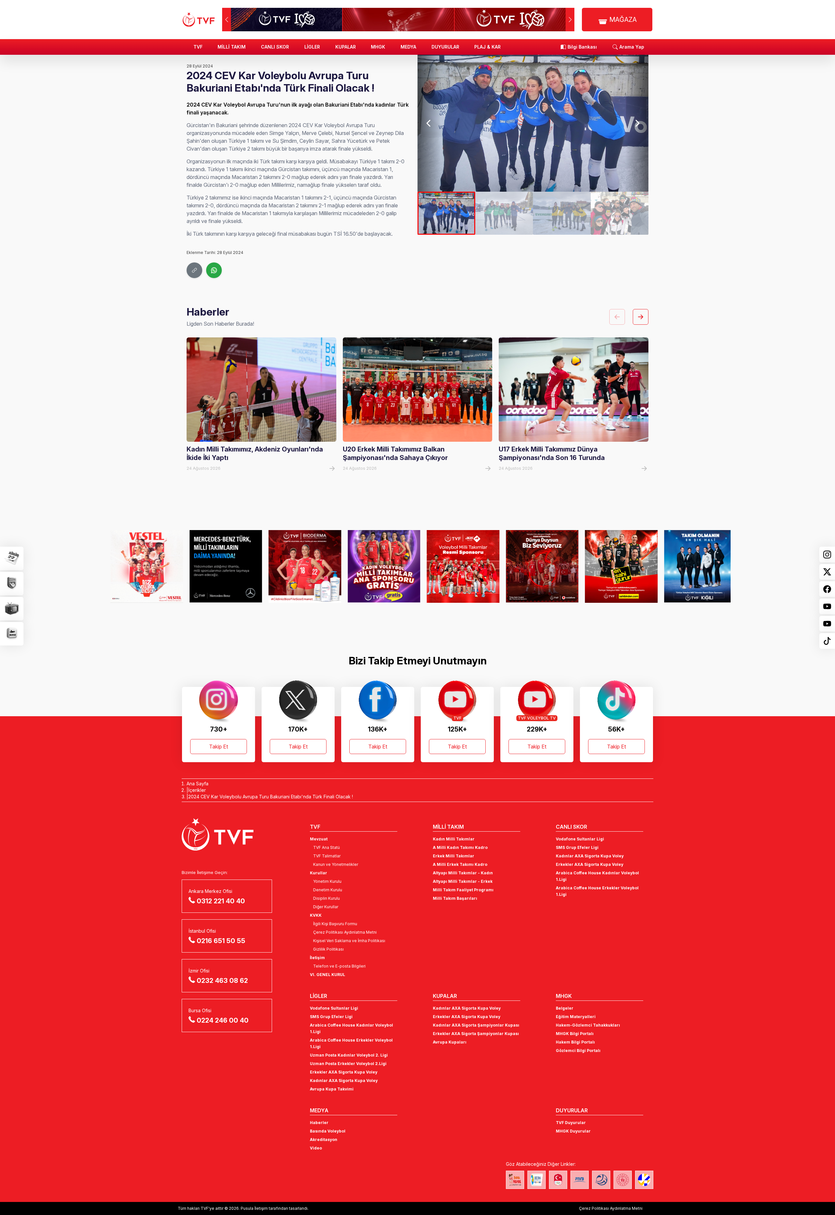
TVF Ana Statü (326, 847)
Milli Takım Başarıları (455, 898)
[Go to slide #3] (562, 213)
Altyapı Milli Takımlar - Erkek (463, 881)
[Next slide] (636, 123)
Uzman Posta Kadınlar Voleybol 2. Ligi (349, 1055)
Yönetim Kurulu (327, 881)
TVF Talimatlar (327, 855)
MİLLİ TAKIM (232, 47)
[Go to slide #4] (619, 213)
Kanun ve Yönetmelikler (335, 864)
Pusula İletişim (254, 1208)
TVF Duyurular (571, 1122)
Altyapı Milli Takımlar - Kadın (463, 872)
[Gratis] (378, 566)
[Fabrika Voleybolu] (515, 1180)
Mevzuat (318, 839)
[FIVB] (579, 1180)
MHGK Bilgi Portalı (575, 1033)
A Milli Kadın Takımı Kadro (460, 847)
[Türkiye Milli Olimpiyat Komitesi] (558, 1180)
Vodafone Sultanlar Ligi (580, 839)
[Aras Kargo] (457, 566)
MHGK (378, 47)
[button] (570, 19)
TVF (198, 47)
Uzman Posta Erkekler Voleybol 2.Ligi (348, 1063)
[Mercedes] (220, 566)
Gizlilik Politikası (328, 949)
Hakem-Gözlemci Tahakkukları (588, 1025)
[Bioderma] (299, 566)
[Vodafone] (536, 566)
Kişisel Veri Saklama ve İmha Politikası (349, 940)
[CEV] (644, 1180)
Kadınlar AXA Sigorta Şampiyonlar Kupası (476, 1025)
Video (316, 1148)
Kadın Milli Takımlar (454, 839)
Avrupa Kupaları (449, 1042)
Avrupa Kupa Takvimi (332, 1089)
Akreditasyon (323, 1139)
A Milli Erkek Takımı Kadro (460, 864)
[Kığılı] (694, 566)
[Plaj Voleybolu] (536, 1180)
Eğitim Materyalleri (576, 1016)
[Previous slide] (429, 123)
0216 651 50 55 (221, 941)
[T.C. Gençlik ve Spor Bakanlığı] (623, 1180)
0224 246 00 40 (223, 1020)
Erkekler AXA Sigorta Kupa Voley (589, 864)
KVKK (316, 915)
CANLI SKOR (275, 47)
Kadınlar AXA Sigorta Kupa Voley (590, 855)
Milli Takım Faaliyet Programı (463, 889)
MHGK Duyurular (573, 1131)
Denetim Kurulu (327, 889)
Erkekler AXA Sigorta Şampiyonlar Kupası (476, 1033)
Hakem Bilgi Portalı (575, 1042)
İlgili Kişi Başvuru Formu (335, 923)
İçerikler (197, 790)
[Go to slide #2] (504, 213)
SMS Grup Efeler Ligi (577, 847)
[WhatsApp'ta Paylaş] (214, 270)
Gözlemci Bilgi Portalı (578, 1050)
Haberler (319, 1122)
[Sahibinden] (615, 566)
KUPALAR (345, 47)
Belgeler (564, 1008)
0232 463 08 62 (222, 980)
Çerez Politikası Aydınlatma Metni (345, 932)
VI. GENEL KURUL (327, 974)
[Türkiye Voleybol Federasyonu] (199, 19)
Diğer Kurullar (325, 906)
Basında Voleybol (327, 1131)
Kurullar (318, 872)
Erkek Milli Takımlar (453, 855)
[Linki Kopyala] (194, 270)
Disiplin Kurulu (326, 898)
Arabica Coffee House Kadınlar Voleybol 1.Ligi (597, 876)
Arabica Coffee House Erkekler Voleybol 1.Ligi (597, 891)
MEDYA (408, 47)
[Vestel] (140, 566)
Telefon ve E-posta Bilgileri (339, 966)
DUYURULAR (445, 47)
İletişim (317, 957)
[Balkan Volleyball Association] (601, 1180)
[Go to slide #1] (446, 213)
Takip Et (218, 746)
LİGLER (312, 47)
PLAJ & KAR (487, 47)
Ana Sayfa (197, 783)
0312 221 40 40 (221, 901)
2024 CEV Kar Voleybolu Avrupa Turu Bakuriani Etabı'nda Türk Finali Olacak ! (270, 796)
